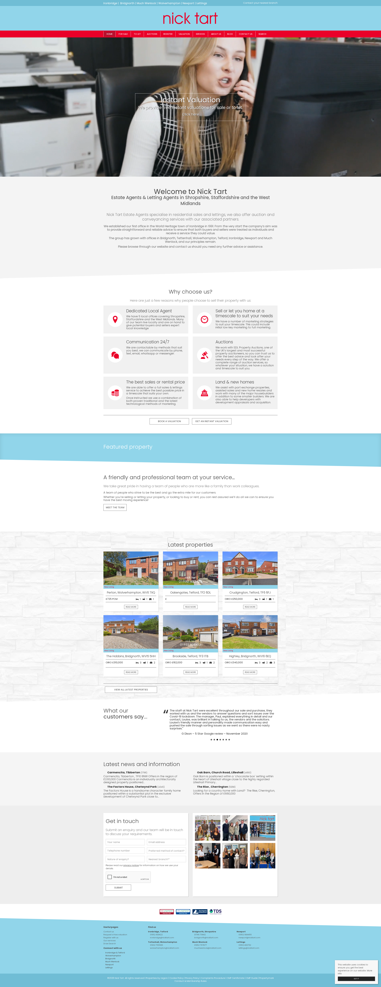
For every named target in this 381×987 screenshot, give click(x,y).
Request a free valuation (115, 922)
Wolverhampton (169, 3)
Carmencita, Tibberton (124, 760)
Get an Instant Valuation (211, 421)
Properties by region (157, 966)
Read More (131, 607)
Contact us (245, 34)
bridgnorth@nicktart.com (206, 925)
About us (216, 34)
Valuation (184, 34)
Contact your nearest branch (260, 3)
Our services (109, 928)
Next (273, 716)
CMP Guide (252, 966)
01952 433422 (156, 922)
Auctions (152, 34)
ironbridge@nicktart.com (162, 925)
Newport (188, 3)
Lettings (201, 3)
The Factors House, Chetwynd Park (132, 775)
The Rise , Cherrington (213, 775)
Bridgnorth (127, 3)
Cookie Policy (176, 966)
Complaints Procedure (213, 966)
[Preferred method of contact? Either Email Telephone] (166, 839)
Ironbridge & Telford (115, 940)
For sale (123, 34)
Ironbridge (110, 3)
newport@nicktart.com (249, 925)
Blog (230, 34)
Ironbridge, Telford (158, 919)
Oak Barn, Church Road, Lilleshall (220, 760)
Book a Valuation (169, 421)
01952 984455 (245, 922)
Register (167, 34)
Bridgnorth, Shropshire (204, 919)
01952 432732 (245, 933)
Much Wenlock (146, 3)
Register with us (110, 925)
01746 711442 (200, 922)
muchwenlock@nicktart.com (207, 936)
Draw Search (109, 931)
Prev (166, 716)
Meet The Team (115, 507)
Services (200, 34)
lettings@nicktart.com (249, 936)
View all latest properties (131, 689)
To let (137, 34)
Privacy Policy (192, 966)
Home (110, 34)
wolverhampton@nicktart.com (164, 936)
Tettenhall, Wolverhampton (162, 930)
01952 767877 (200, 933)
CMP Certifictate (235, 966)
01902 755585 (156, 933)
